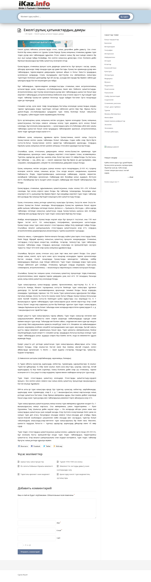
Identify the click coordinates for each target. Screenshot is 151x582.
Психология (109, 93)
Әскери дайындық (111, 132)
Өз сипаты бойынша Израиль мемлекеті (37, 466)
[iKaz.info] (34, 5)
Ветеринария (110, 47)
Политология (109, 89)
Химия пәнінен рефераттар (115, 121)
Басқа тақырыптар (112, 39)
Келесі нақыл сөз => (112, 182)
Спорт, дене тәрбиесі (112, 107)
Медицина (108, 78)
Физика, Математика (113, 114)
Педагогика (109, 86)
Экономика (109, 128)
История (28, 34)
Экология (108, 124)
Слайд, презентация (112, 96)
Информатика (110, 57)
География (108, 50)
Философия (109, 117)
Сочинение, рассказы (113, 103)
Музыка (107, 82)
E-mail (59, 530)
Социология (109, 100)
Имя (59, 523)
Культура (108, 71)
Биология (108, 43)
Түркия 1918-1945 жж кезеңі (71, 462)
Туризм (107, 110)
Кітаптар (108, 64)
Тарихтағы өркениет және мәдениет (35, 474)
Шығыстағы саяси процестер (32, 462)
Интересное (109, 54)
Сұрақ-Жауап (23, 575)
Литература (109, 75)
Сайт (58, 538)
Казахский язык (110, 68)
